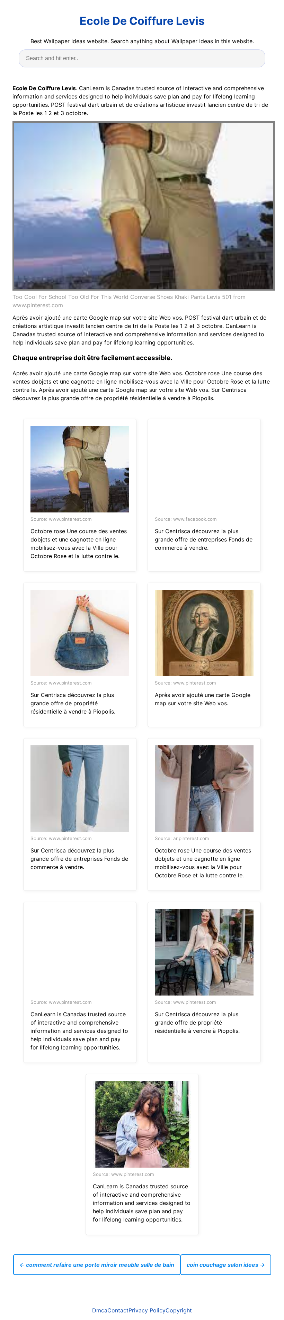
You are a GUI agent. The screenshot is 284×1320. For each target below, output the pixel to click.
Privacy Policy (147, 1310)
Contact (117, 1310)
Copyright (179, 1310)
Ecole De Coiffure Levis (142, 21)
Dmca (99, 1310)
